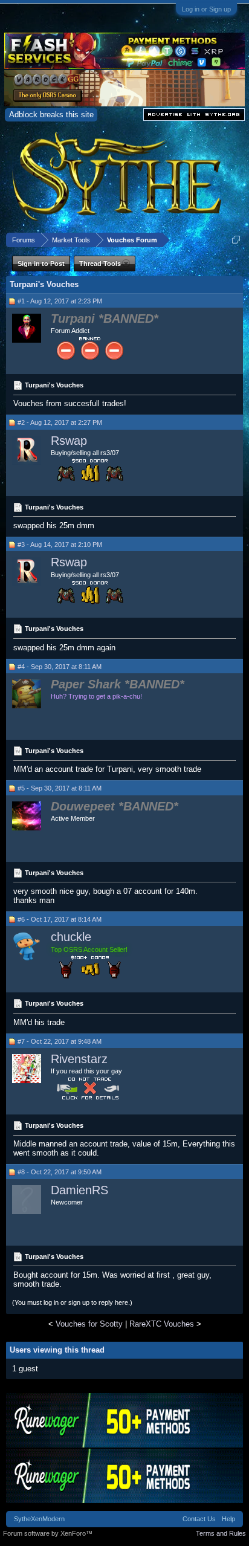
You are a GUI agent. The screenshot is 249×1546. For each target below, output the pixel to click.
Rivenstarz (79, 1059)
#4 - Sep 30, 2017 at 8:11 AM (60, 666)
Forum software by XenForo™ (47, 1533)
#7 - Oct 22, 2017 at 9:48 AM (60, 1041)
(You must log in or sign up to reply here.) (72, 1302)
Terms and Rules (221, 1533)
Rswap (69, 440)
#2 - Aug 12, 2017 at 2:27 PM (60, 422)
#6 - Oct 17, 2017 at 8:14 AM (60, 919)
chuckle (71, 936)
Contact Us (199, 1518)
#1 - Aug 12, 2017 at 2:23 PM (60, 301)
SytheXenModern (39, 1518)
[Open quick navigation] (236, 240)
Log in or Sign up (206, 9)
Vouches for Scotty (89, 1323)
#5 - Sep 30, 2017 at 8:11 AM (60, 788)
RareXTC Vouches (161, 1323)
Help (228, 1518)
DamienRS (79, 1190)
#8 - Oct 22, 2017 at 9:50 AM (60, 1172)
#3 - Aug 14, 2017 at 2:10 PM (60, 544)
